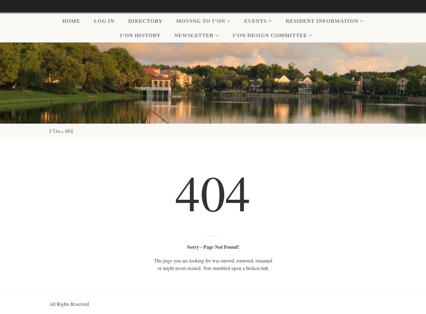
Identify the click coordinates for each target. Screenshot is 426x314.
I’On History (140, 35)
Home (71, 21)
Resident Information (322, 21)
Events (255, 21)
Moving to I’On (200, 21)
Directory (145, 21)
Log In (104, 21)
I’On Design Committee (270, 35)
